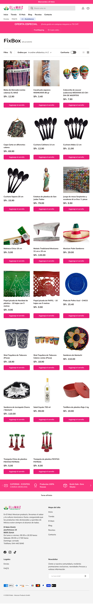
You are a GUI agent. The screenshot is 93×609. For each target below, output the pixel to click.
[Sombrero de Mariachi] (76, 338)
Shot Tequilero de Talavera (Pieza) (15, 356)
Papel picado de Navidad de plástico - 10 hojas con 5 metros (16, 303)
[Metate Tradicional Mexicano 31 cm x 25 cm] (46, 232)
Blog (30, 14)
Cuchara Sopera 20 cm (13, 196)
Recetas (38, 14)
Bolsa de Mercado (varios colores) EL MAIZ (14, 91)
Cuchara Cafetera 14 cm (44, 144)
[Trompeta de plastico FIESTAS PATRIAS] (46, 442)
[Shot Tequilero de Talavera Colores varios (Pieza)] (46, 338)
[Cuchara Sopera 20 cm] (17, 180)
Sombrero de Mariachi (72, 355)
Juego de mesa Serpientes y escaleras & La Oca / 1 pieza (75, 197)
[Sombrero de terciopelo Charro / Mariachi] (17, 390)
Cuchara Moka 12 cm (72, 144)
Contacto (48, 14)
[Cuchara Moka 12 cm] (76, 128)
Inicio (6, 14)
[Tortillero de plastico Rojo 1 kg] (76, 390)
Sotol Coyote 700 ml (41, 407)
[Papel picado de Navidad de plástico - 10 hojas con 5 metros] (17, 284)
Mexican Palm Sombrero (73, 248)
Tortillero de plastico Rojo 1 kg (76, 407)
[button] (88, 8)
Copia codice (54, 30)
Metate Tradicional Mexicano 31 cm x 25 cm (45, 249)
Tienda (14, 14)
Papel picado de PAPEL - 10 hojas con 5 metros (45, 301)
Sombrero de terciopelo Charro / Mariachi (17, 408)
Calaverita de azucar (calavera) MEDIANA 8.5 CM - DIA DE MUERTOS (76, 92)
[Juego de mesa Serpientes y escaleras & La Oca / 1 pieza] (76, 180)
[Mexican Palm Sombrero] (76, 232)
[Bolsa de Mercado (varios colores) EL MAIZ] (17, 73)
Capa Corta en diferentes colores (14, 145)
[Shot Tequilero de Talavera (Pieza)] (17, 338)
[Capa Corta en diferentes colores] (17, 128)
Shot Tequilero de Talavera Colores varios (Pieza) (44, 356)
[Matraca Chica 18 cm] (17, 232)
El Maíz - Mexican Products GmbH (19, 595)
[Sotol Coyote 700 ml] (46, 390)
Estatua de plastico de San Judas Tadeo (44, 197)
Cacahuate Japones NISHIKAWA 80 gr (41, 91)
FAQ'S (14, 19)
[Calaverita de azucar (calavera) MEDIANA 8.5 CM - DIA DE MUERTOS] (76, 73)
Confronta (65, 52)
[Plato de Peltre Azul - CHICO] (76, 284)
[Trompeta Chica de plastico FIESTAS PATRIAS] (17, 442)
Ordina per (22, 52)
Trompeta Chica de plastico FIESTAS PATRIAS (15, 460)
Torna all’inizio (46, 495)
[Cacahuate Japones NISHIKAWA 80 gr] (46, 73)
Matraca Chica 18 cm (13, 248)
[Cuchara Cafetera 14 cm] (46, 128)
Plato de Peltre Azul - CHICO (75, 300)
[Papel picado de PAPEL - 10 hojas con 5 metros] (46, 284)
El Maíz (22, 14)
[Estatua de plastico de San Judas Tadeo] (46, 180)
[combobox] (51, 8)
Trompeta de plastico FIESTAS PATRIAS (46, 460)
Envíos (6, 19)
